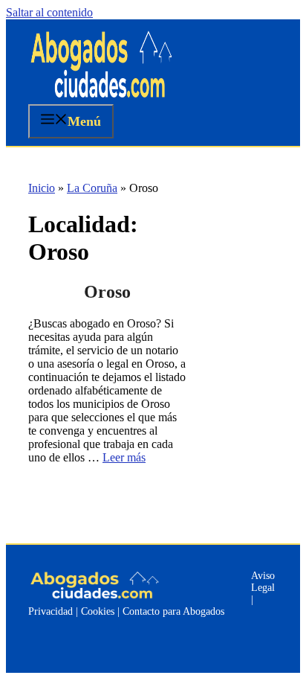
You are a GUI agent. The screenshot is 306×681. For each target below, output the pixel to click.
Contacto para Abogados (173, 611)
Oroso (107, 291)
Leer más (124, 457)
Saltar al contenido (49, 12)
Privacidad (50, 611)
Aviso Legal (263, 581)
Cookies (97, 611)
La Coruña (92, 188)
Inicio (41, 188)
